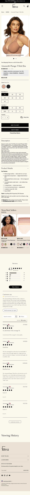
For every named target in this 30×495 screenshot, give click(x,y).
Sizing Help (26, 117)
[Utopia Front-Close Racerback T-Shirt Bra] (8, 225)
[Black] (8, 86)
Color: (5, 82)
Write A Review (15, 287)
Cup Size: (4, 105)
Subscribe (26, 470)
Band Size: (4, 91)
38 (4, 98)
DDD (5, 111)
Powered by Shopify (5, 485)
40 (12, 98)
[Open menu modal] (2, 6)
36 (20, 94)
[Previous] (2, 1)
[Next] (27, 1)
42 (20, 98)
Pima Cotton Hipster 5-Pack (23, 240)
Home (2, 12)
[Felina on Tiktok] (7, 475)
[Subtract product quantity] (7, 117)
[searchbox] (9, 316)
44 (4, 101)
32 (4, 94)
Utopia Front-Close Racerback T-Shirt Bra (8, 240)
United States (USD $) (7, 481)
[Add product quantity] (2, 117)
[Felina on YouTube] (10, 475)
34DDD (7, 12)
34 (12, 94)
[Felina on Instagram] (5, 475)
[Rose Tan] (4, 86)
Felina (9, 483)
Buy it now (15, 130)
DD (20, 108)
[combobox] (22, 320)
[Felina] (15, 6)
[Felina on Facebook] (2, 475)
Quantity (3, 114)
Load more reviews (15, 422)
